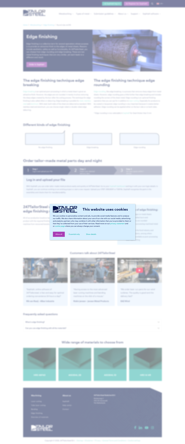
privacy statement (117, 223)
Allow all (58, 234)
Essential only (74, 234)
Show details (91, 234)
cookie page (60, 226)
